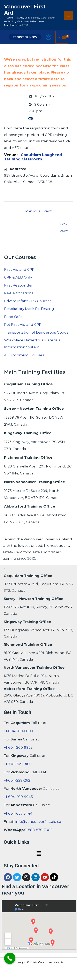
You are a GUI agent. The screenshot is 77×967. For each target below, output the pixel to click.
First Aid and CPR (19, 269)
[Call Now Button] (9, 958)
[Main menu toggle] (68, 15)
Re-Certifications (18, 293)
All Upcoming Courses (24, 355)
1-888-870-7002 (38, 830)
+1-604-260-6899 (18, 731)
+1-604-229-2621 (17, 780)
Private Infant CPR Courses (28, 301)
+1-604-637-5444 (18, 813)
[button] (25, 37)
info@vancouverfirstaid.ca (38, 822)
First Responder (18, 285)
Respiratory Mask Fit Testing (29, 309)
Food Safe (13, 317)
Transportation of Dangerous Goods (36, 332)
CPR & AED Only (18, 277)
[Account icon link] (48, 37)
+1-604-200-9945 (18, 797)
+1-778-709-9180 (18, 764)
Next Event (62, 224)
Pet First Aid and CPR (22, 324)
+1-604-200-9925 (18, 747)
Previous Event (38, 211)
